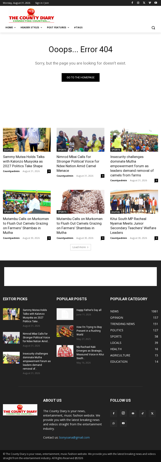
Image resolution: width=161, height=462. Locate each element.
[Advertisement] (109, 15)
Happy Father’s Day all (89, 310)
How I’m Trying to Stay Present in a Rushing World (89, 331)
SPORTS (62, 149)
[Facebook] (132, 3)
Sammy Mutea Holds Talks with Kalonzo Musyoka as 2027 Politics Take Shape (24, 161)
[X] (144, 3)
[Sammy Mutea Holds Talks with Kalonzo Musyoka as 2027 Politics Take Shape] (27, 140)
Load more (79, 247)
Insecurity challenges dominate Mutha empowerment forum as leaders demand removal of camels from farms (132, 166)
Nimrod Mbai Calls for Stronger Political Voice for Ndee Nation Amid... (36, 337)
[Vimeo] (149, 3)
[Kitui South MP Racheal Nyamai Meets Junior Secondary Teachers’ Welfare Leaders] (134, 202)
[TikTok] (142, 413)
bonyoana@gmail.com (74, 437)
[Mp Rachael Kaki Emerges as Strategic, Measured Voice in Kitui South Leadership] (65, 351)
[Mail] (133, 413)
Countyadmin (11, 171)
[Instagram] (138, 3)
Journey (8, 149)
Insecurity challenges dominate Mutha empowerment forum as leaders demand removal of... (37, 361)
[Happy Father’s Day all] (65, 314)
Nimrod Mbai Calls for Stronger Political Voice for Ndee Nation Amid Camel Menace (78, 164)
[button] (153, 27)
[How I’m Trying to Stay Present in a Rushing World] (65, 331)
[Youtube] (155, 3)
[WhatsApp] (113, 423)
